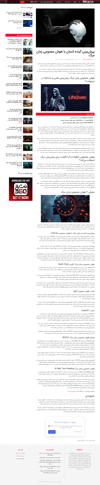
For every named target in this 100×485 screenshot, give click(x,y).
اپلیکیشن (34, 1)
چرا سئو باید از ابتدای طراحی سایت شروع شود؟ (15, 21)
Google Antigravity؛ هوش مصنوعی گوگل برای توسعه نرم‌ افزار (78, 123)
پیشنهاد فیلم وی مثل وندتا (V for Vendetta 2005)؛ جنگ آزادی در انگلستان (14, 146)
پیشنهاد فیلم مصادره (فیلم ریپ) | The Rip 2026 (14, 49)
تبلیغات (22, 2)
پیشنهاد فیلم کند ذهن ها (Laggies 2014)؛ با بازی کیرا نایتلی (15, 76)
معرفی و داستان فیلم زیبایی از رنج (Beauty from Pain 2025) (14, 137)
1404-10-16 (19, 140)
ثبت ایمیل (52, 432)
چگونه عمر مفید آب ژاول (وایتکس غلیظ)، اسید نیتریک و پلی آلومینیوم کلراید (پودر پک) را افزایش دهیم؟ (50, 462)
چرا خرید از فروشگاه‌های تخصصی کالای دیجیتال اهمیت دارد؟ (50, 467)
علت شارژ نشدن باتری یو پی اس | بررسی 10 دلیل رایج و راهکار (14, 13)
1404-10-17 (19, 104)
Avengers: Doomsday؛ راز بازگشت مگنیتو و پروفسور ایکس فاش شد (14, 129)
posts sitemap (20, 459)
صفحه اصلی (92, 6)
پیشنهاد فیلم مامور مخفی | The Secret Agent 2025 (14, 58)
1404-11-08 (19, 80)
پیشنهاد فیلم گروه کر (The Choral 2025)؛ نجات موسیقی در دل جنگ (14, 155)
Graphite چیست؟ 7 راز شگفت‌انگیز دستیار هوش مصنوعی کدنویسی (76, 120)
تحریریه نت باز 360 (87, 59)
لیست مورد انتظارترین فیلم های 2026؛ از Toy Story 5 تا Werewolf (14, 164)
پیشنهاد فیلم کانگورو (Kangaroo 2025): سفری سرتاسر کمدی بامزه (14, 93)
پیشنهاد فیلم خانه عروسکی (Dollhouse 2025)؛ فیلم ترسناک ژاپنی (14, 111)
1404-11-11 (19, 52)
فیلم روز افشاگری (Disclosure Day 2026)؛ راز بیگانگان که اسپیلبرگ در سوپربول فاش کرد (14, 41)
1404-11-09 (19, 69)
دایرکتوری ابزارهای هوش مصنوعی (46, 2)
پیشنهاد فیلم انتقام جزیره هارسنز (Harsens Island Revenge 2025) (14, 84)
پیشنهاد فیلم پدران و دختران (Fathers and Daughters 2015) (14, 101)
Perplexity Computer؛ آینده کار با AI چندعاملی (81, 118)
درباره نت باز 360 (20, 456)
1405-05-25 (19, 16)
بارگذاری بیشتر (18, 28)
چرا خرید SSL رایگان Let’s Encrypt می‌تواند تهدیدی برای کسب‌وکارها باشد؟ (50, 471)
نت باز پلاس (59, 2)
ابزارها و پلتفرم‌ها (85, 6)
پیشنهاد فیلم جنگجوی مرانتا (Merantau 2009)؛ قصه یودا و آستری (15, 120)
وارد (81, 440)
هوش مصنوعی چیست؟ (73, 391)
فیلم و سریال (67, 2)
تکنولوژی (75, 2)
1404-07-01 (77, 59)
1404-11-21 (19, 45)
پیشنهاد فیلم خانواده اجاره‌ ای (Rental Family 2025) (15, 67)
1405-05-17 (19, 24)
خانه (79, 2)
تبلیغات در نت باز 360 (20, 453)
